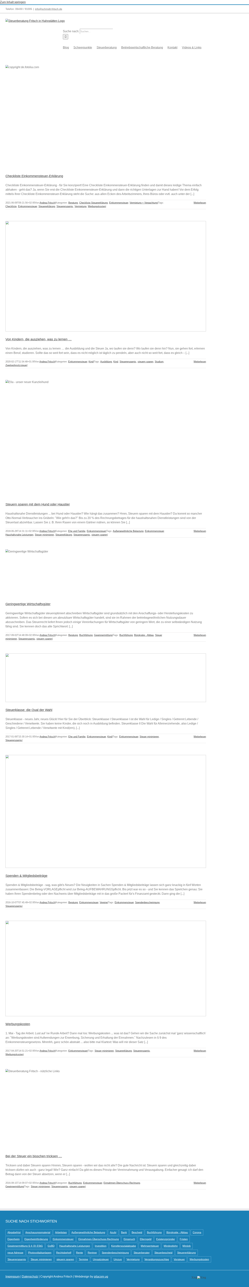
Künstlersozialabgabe (123, 1245)
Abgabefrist (14, 1232)
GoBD (51, 1245)
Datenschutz (30, 1276)
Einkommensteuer (118, 202)
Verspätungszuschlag (156, 1259)
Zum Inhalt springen (13, 2)
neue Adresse (15, 1252)
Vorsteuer (179, 1259)
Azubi (113, 1232)
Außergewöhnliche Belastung (128, 531)
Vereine (104, 902)
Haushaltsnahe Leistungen (19, 534)
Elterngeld (145, 1239)
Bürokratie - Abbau (144, 635)
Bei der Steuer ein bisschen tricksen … (33, 1156)
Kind (91, 361)
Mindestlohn (171, 1245)
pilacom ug (101, 1276)
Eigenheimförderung (36, 1239)
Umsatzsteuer (101, 1259)
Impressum (12, 1276)
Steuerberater (142, 1252)
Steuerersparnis (65, 206)
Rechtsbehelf (63, 1252)
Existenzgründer (165, 1239)
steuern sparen (145, 361)
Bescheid (137, 1232)
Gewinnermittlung (103, 635)
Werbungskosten (97, 206)
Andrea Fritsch (47, 202)
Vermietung (80, 206)
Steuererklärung (46, 206)
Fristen (184, 1239)
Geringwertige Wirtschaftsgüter (27, 604)
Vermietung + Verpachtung (143, 202)
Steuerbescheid (163, 1252)
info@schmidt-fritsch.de (48, 8)
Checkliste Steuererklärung (93, 202)
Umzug (118, 1259)
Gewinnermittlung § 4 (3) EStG (25, 1245)
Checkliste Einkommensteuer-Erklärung (34, 176)
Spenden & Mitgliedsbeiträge (26, 876)
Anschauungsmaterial (37, 1232)
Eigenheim (13, 1239)
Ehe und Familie (76, 531)
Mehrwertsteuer (150, 1245)
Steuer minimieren (44, 534)
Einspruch (129, 1239)
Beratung (73, 202)
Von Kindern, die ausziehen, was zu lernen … (38, 339)
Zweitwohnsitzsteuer (16, 365)
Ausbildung (106, 361)
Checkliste (11, 206)
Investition (100, 1245)
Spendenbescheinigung (147, 902)
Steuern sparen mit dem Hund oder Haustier (37, 504)
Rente (79, 1252)
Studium (159, 361)
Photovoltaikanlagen (39, 1252)
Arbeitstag (61, 1232)
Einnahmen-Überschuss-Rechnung (122, 1182)
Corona (197, 1232)
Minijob (186, 1245)
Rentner (92, 1252)
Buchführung (86, 635)
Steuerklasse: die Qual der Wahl (28, 710)
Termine (83, 1259)
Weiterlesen (200, 202)
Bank (124, 1232)
